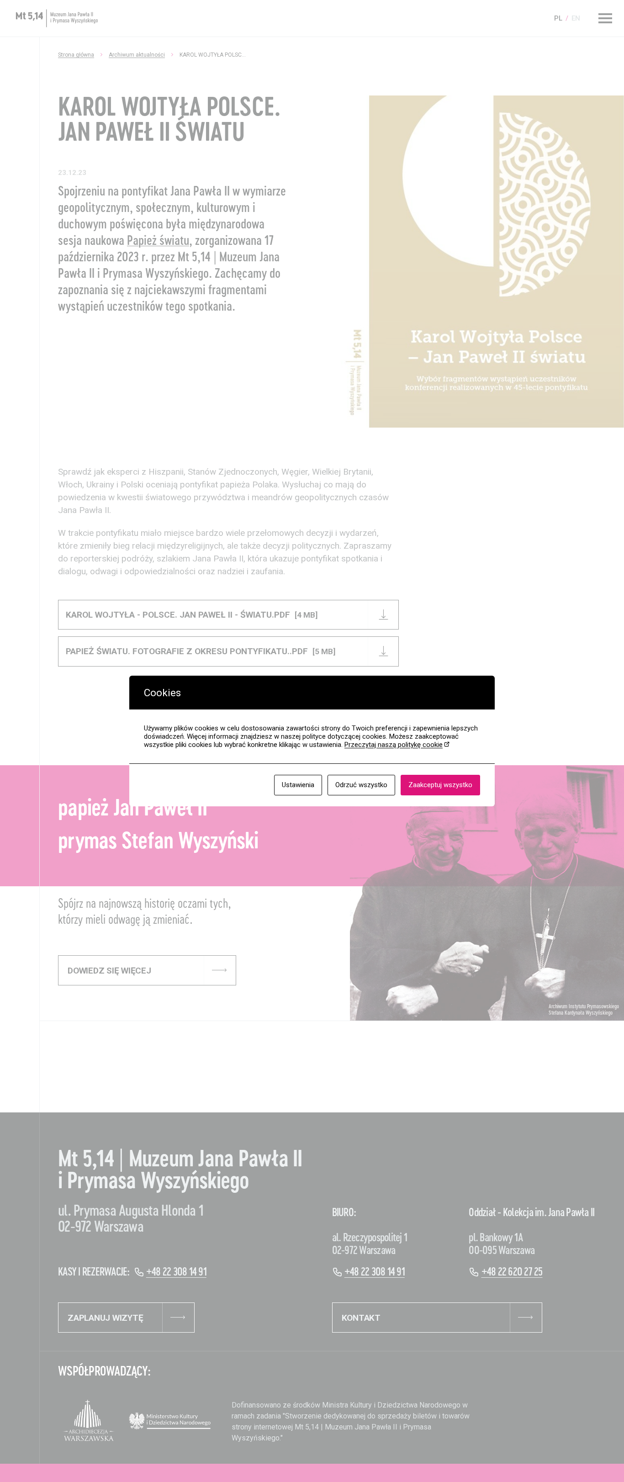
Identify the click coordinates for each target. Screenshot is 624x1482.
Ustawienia (298, 785)
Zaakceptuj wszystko (440, 785)
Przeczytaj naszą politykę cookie (393, 745)
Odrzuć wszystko (361, 785)
